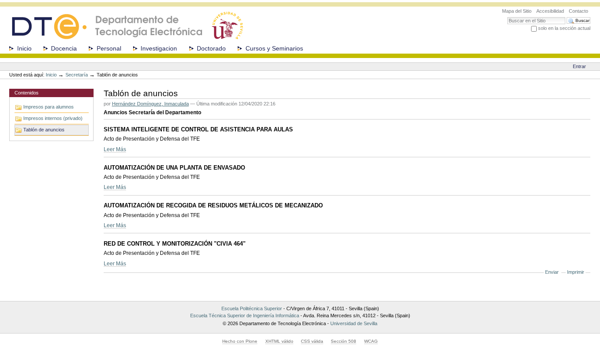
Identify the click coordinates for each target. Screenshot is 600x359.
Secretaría (76, 74)
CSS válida (312, 341)
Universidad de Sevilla (353, 323)
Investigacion (159, 48)
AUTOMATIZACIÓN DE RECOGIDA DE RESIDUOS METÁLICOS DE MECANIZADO (213, 205)
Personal (109, 48)
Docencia (64, 48)
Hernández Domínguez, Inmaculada (150, 103)
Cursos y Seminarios (274, 48)
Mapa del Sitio (516, 11)
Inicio (24, 48)
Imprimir (575, 272)
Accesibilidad (550, 11)
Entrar (579, 66)
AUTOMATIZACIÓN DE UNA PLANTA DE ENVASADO (174, 167)
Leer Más (115, 149)
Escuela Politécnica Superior (251, 308)
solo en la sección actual (564, 28)
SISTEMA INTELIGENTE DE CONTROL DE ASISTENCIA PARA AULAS (198, 129)
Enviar (552, 272)
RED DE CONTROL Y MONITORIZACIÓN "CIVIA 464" (175, 243)
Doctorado (211, 48)
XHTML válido (279, 341)
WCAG (371, 341)
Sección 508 (343, 341)
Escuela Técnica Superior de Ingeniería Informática (244, 315)
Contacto (578, 11)
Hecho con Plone (239, 341)
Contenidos (26, 92)
